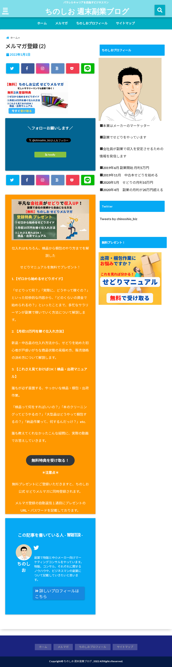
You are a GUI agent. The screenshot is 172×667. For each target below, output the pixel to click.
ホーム (42, 23)
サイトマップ (125, 23)
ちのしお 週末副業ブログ (87, 11)
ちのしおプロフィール (92, 23)
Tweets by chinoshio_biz (118, 219)
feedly (51, 154)
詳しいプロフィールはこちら (57, 594)
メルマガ (61, 23)
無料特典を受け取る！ (50, 460)
